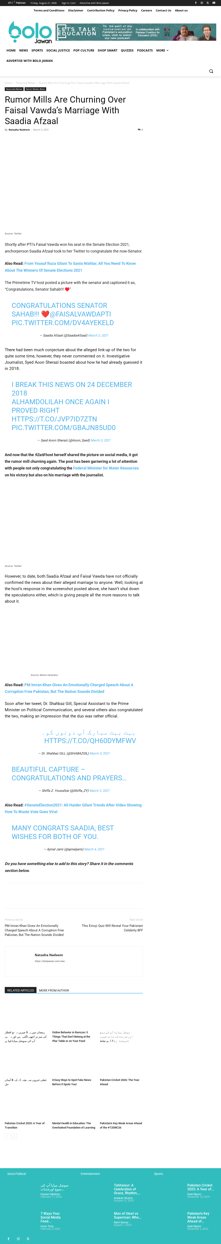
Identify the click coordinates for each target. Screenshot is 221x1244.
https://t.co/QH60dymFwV (90, 741)
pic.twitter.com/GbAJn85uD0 (64, 428)
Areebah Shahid (123, 1198)
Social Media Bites (35, 88)
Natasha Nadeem (19, 129)
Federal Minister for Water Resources (106, 468)
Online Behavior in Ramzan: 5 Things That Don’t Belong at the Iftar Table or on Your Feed (71, 1037)
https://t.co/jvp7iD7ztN (54, 419)
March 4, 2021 (94, 849)
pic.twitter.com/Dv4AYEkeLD (63, 323)
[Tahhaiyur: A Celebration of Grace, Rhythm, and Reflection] (94, 1194)
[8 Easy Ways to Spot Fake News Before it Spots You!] (73, 1061)
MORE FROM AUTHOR (54, 990)
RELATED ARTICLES (20, 990)
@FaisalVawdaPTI (80, 314)
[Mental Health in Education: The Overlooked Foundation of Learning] (73, 1105)
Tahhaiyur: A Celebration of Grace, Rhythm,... (127, 1189)
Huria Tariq (47, 1226)
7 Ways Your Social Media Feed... (51, 1217)
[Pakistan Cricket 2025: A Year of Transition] (26, 1105)
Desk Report (194, 1194)
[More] (49, 139)
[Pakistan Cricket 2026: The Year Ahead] (121, 1061)
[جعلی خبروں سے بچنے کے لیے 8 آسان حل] (26, 1061)
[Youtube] (213, 3)
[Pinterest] (29, 139)
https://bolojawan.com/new (50, 961)
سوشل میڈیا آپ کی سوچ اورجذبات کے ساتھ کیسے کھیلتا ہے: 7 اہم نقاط (116, 1037)
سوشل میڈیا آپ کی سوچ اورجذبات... (54, 1187)
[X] (207, 3)
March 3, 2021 (98, 335)
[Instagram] (201, 3)
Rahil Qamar (121, 1222)
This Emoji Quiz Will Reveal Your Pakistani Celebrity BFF (112, 928)
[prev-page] (7, 1136)
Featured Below (25, 83)
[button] (211, 71)
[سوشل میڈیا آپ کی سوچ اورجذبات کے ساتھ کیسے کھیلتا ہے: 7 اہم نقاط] (121, 1014)
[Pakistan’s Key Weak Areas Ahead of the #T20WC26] (121, 1105)
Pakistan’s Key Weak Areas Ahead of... (198, 1217)
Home (8, 83)
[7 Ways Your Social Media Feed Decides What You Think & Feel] (21, 1223)
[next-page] (14, 1136)
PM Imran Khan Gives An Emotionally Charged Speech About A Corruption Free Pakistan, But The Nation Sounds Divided (34, 930)
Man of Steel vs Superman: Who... (127, 1215)
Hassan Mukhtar (50, 1194)
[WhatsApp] (39, 139)
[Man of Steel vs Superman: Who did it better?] (94, 1223)
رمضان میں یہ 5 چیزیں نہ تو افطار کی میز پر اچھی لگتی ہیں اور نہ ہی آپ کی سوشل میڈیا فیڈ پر (26, 1037)
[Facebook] (195, 3)
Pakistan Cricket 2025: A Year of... (200, 1187)
